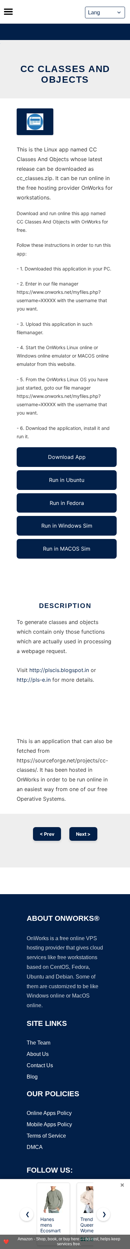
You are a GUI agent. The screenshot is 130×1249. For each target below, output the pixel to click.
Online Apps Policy (49, 1113)
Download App (67, 457)
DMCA (35, 1147)
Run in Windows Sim (66, 525)
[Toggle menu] (8, 12)
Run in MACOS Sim (66, 548)
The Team (38, 1043)
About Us (38, 1054)
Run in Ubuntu (66, 480)
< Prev (47, 834)
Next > (83, 834)
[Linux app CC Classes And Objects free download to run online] (35, 121)
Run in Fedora (67, 503)
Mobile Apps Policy (49, 1124)
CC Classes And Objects (65, 74)
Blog (32, 1077)
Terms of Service (46, 1136)
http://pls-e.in (34, 679)
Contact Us (40, 1065)
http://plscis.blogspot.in (59, 670)
